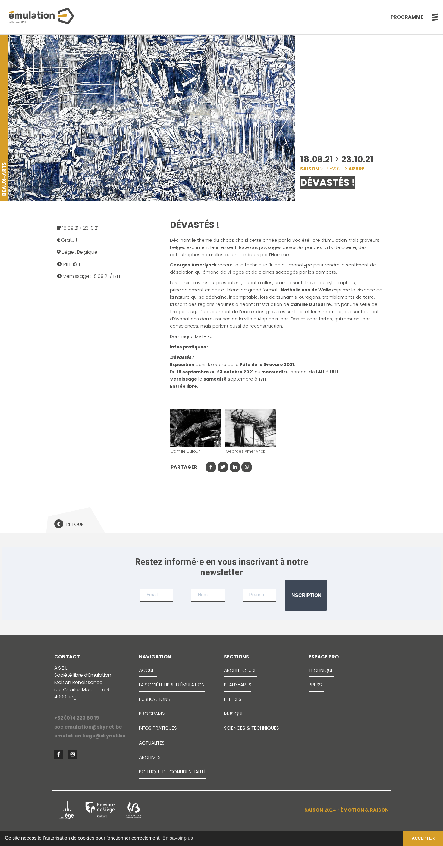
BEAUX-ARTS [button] (237, 684)
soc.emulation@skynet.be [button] (88, 726)
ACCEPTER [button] (423, 838)
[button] (431, 17)
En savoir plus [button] (177, 838)
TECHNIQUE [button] (321, 670)
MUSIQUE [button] (234, 713)
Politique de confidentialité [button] (172, 771)
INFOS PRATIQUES (158, 728)
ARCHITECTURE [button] (240, 670)
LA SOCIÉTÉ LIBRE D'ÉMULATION (172, 684)
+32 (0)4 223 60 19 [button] (76, 717)
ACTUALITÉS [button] (152, 742)
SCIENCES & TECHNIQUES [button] (251, 728)
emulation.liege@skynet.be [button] (89, 735)
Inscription (306, 595)
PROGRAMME (153, 713)
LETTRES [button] (232, 699)
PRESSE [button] (316, 684)
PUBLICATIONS (154, 699)
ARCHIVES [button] (150, 757)
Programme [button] (407, 17)
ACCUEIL (148, 670)
